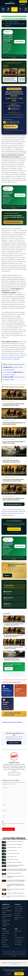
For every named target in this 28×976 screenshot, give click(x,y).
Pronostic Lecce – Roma (12, 850)
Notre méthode (5, 931)
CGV (16, 933)
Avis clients (4, 937)
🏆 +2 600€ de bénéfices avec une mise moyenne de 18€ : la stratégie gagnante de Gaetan (16, 885)
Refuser (9, 973)
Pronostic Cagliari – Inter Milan (13, 853)
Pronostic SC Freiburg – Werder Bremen (15, 841)
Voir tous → (6, 65)
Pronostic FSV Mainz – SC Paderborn (14, 862)
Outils (3, 935)
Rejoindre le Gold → (10, 126)
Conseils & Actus (5, 933)
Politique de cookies (19, 939)
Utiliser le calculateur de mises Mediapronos (13, 722)
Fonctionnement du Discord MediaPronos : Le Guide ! (16, 896)
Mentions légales (18, 931)
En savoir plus (20, 971)
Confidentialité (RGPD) (19, 937)
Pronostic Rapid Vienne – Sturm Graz (14, 847)
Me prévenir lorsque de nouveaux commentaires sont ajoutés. (13, 824)
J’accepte (19, 973)
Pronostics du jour (23, 962)
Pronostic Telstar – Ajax (11, 856)
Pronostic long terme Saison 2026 (14, 873)
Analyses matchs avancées (14, 962)
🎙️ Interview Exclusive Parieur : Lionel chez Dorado (16, 889)
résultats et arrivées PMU (16, 513)
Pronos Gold (17, 915)
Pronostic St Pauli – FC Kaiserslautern (14, 844)
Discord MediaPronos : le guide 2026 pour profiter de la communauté (15, 866)
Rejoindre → (7, 575)
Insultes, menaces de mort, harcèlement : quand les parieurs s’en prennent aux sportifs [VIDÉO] (17, 870)
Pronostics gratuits (19, 906)
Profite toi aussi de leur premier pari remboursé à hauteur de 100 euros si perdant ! (14, 357)
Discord (3, 942)
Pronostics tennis (18, 911)
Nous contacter (5, 946)
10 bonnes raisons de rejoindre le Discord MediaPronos (15, 877)
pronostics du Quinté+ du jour (9, 511)
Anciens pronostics (14, 773)
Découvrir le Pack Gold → (14, 529)
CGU (16, 935)
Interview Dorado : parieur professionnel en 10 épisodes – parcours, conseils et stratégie (16, 880)
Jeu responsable (18, 942)
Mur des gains (5, 939)
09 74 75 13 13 (9, 954)
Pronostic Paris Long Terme (12, 859)
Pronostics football (18, 909)
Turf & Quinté (5, 962)
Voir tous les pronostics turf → (14, 504)
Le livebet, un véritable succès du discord (15, 893)
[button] (14, 722)
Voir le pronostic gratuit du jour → (13, 222)
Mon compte (4, 944)
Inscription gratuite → (14, 742)
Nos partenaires (18, 944)
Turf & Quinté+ (17, 913)
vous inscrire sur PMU (18, 349)
